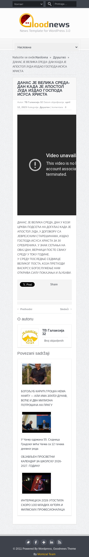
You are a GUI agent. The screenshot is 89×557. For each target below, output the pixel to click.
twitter (28, 542)
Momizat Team (46, 554)
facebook (36, 542)
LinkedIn (51, 542)
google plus (44, 542)
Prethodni (24, 308)
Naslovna (42, 57)
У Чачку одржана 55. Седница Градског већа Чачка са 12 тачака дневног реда (42, 444)
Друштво (59, 57)
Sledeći (66, 308)
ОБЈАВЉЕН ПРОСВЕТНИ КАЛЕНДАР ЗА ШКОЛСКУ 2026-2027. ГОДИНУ (41, 461)
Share (54, 284)
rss (59, 542)
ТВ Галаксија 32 (33, 102)
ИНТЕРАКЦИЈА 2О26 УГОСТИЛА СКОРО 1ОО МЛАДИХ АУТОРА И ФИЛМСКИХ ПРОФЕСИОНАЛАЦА (43, 505)
